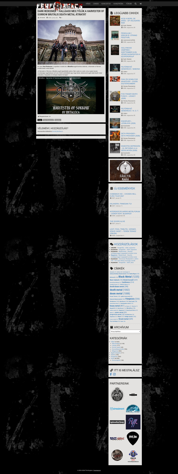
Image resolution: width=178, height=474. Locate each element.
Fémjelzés (132, 299)
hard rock (133, 301)
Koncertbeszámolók (118, 349)
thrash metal (125, 319)
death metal (120, 289)
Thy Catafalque (115, 321)
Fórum (129, 4)
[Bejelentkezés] (140, 3)
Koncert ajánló (116, 347)
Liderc (125, 71)
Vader (122, 321)
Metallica (57, 120)
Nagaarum (114, 255)
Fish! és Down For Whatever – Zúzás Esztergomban (129, 81)
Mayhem (135, 306)
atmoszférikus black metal (119, 274)
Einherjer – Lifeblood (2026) (128, 122)
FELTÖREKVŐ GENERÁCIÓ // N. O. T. (130, 109)
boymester (126, 126)
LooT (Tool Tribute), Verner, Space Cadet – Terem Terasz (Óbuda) (123, 231)
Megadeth (113, 308)
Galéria (113, 355)
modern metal (114, 310)
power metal (121, 312)
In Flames (128, 306)
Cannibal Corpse (114, 284)
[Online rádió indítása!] (125, 170)
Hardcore (124, 301)
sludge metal (130, 316)
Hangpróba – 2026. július (126, 262)
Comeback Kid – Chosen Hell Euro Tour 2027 (123, 195)
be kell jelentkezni (57, 131)
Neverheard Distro (132, 310)
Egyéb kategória (116, 353)
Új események (124, 188)
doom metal (120, 293)
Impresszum (97, 470)
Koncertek (106, 4)
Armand (42, 17)
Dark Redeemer (48, 120)
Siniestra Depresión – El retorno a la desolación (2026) (130, 148)
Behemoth (114, 277)
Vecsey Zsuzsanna (129, 86)
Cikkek (96, 4)
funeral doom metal (117, 299)
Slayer (121, 316)
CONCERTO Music (125, 284)
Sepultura (113, 316)
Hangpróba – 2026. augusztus (126, 248)
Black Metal (128, 276)
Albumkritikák (116, 343)
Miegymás (115, 351)
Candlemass (128, 282)
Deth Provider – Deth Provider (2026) (130, 134)
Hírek (88, 4)
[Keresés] (135, 3)
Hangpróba (118, 4)
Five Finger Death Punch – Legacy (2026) (129, 96)
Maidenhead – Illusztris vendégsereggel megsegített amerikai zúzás (124, 252)
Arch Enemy (126, 272)
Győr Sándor (127, 25)
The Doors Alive (117, 221)
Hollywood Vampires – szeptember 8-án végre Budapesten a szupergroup (130, 52)
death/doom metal (119, 286)
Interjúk (114, 345)
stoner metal (114, 319)
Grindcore (114, 301)
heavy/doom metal (115, 303)
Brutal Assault (130, 280)
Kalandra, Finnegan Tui (121, 203)
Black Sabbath (116, 280)
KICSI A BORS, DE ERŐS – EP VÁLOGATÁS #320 (130, 20)
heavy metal (117, 306)
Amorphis (113, 272)
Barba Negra (134, 273)
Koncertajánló (116, 360)
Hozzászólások (126, 244)
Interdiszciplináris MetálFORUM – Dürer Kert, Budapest (125, 212)
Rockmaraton (129, 314)
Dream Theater (115, 296)
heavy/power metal (127, 303)
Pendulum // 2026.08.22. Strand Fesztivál (129, 35)
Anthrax (119, 272)
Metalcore (122, 308)
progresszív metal (117, 314)
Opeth (112, 312)
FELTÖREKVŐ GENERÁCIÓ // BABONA (130, 67)
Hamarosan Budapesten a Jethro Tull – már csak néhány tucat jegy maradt (124, 260)
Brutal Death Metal (115, 282)
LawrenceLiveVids (129, 40)
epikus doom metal (126, 296)
